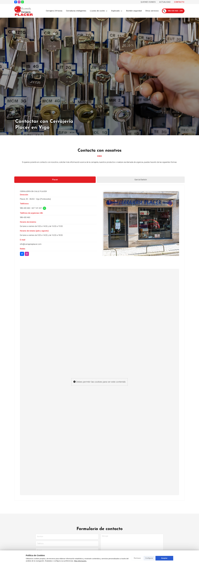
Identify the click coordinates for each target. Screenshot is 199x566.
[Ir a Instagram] (19, 2)
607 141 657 (37, 208)
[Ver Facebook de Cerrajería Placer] (15, 2)
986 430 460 (25, 208)
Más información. (80, 561)
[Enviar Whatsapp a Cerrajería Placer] (22, 2)
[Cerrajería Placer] (23, 11)
